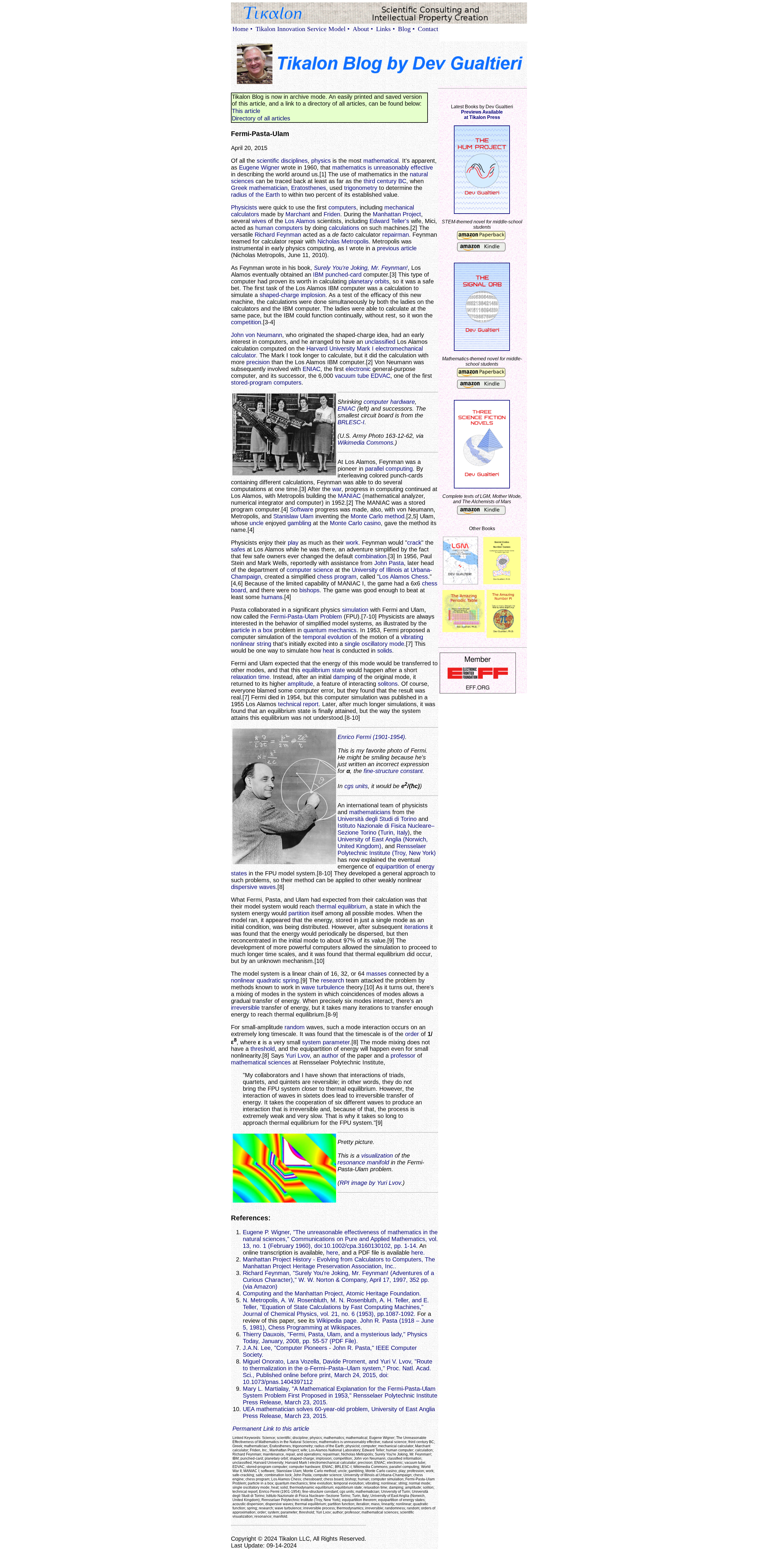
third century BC (385, 181)
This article (246, 111)
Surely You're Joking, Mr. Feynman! (361, 267)
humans (271, 597)
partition (298, 913)
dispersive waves (253, 887)
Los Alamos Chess (403, 576)
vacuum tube (352, 375)
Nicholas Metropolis (343, 241)
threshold (262, 1048)
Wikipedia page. (337, 1320)
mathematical (381, 160)
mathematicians (370, 812)
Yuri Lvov (298, 1055)
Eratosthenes (308, 188)
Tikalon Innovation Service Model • (303, 29)
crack (414, 542)
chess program (336, 576)
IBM (318, 274)
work (352, 542)
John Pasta (389, 563)
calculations (344, 228)
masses (376, 973)
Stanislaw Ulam (293, 516)
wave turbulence (322, 987)
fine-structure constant (393, 771)
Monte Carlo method (377, 516)
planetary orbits (369, 281)
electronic (358, 369)
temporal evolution (327, 637)
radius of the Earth (255, 194)
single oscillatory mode (374, 643)
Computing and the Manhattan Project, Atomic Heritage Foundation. (332, 1293)
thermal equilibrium (341, 906)
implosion (313, 295)
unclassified (380, 341)
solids (384, 650)
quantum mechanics (329, 630)
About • (363, 29)
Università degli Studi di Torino (377, 819)
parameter (336, 1042)
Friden (332, 214)
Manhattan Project (397, 214)
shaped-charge (279, 295)
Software (301, 509)
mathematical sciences (261, 1062)
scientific (268, 160)
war (336, 489)
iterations (416, 927)
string (264, 643)
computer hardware (389, 401)
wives (259, 221)
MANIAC (349, 496)
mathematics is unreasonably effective (382, 167)
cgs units (356, 786)
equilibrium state (323, 670)
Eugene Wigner (259, 167)
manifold (378, 1162)
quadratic (269, 980)
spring (291, 980)
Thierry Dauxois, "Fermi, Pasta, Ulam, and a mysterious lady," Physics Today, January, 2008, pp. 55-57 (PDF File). (335, 1337)
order (412, 1034)
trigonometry (360, 188)
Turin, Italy (394, 832)
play (293, 542)
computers (342, 207)
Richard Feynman (278, 234)
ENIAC (311, 369)
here (332, 1252)
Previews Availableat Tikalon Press (482, 114)
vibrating (412, 637)
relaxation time (250, 677)
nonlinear (243, 643)
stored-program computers (266, 382)
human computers (279, 228)
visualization (377, 1155)
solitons (388, 683)
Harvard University (330, 348)
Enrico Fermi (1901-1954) (371, 737)
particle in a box (251, 630)
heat (328, 650)
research (332, 980)
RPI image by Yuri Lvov (370, 1183)
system (311, 1042)
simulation (355, 609)
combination (370, 556)
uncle (257, 523)
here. (418, 1252)
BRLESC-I (351, 422)
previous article (397, 248)
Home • (242, 29)
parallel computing (389, 468)
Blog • (406, 29)
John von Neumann (256, 335)
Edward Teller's (389, 221)
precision (258, 362)
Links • (385, 29)
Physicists (244, 207)
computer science (310, 570)
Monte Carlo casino (355, 523)
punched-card (343, 274)
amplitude (300, 683)
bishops (309, 590)
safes (238, 549)
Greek (239, 188)
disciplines (294, 160)
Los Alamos (300, 221)
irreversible (245, 1007)
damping (344, 677)
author (330, 1055)
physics (321, 160)
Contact (428, 29)
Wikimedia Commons (365, 442)
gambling (299, 523)
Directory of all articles (261, 118)
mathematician (268, 188)
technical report (298, 704)
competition (246, 322)
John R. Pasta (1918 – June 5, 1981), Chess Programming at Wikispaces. (338, 1324)
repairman (395, 234)
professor (403, 1055)
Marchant (297, 214)
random (295, 1027)
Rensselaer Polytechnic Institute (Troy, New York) (387, 849)
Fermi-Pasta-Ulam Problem (306, 616)
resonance (351, 1162)
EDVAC (380, 375)
